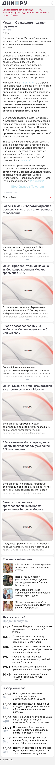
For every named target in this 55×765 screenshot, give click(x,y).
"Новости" (25, 160)
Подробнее (9, 197)
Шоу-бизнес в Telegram (27, 186)
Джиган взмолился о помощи (18, 9)
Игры (5, 15)
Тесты (39, 9)
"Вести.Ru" (28, 82)
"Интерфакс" (36, 181)
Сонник (15, 15)
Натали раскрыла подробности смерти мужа (26, 12)
